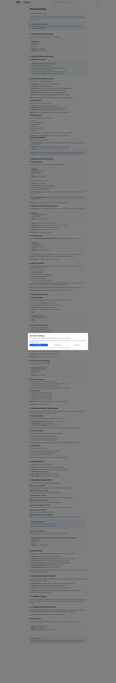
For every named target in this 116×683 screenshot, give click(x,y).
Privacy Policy (60, 347)
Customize (77, 345)
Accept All (39, 345)
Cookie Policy (67, 347)
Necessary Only (57, 345)
